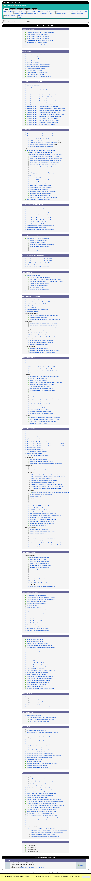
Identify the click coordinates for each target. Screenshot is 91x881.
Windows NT (37, 13)
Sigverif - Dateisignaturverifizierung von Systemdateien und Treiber (42, 815)
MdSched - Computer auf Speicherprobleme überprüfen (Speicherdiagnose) (44, 799)
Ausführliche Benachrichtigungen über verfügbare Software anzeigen (42, 732)
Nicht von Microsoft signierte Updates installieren (40, 747)
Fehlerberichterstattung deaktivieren (35, 305)
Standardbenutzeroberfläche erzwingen (38, 423)
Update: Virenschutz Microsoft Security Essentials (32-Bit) (40, 258)
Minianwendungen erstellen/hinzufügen (35, 704)
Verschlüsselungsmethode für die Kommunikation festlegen (43, 191)
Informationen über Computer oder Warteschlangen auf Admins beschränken (49, 830)
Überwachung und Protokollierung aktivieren (39, 455)
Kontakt (20, 9)
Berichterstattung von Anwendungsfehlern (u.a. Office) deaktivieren (42, 301)
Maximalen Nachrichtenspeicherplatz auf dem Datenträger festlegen (47, 832)
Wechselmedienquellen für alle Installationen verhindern (42, 390)
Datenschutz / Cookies (41, 872)
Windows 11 (13, 15)
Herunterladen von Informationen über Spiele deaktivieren (43, 467)
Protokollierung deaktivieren (33, 311)
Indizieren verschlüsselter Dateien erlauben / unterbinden (39, 655)
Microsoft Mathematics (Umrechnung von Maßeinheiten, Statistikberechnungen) (45, 801)
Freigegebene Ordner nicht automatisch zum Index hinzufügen (41, 647)
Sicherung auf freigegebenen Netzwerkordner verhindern (42, 244)
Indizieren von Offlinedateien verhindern (36, 660)
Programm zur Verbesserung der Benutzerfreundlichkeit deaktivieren (42, 437)
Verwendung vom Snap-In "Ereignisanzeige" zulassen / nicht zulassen (42, 102)
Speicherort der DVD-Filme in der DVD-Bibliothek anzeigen (43, 519)
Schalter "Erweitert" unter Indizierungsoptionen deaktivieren (40, 678)
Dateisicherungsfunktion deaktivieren (38, 242)
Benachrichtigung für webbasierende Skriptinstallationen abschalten (45, 399)
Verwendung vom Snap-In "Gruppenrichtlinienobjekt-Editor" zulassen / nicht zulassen (46, 108)
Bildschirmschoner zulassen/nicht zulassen (36, 603)
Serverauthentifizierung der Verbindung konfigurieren (41, 144)
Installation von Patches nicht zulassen (38, 380)
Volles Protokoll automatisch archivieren (36, 74)
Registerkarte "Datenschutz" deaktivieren (36, 618)
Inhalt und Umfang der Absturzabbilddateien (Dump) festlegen (43, 323)
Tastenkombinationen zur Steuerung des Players (37, 626)
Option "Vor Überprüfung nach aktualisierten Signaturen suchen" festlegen (46, 281)
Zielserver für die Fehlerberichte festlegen (39, 344)
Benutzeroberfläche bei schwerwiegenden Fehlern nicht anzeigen (41, 299)
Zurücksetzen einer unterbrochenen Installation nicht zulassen (43, 392)
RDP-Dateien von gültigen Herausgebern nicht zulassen (42, 140)
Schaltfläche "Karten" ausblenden (37, 575)
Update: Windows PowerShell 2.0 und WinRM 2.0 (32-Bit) (42, 537)
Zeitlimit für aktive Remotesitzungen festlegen (40, 195)
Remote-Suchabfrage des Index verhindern (36, 674)
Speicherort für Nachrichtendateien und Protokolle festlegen (45, 836)
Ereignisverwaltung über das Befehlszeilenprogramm (38, 66)
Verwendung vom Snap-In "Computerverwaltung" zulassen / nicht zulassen (43, 91)
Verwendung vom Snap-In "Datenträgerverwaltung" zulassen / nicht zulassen (44, 93)
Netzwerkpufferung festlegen (33, 615)
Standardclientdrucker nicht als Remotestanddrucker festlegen (44, 173)
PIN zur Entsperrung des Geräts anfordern (39, 721)
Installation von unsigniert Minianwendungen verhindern (42, 699)
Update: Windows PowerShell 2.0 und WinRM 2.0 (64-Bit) (42, 538)
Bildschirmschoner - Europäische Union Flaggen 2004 (39, 787)
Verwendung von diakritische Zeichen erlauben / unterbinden (40, 688)
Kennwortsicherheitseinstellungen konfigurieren (43, 482)
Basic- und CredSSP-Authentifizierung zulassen (37, 208)
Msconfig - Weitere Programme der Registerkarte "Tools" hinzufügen (45, 807)
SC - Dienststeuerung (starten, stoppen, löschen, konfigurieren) (41, 813)
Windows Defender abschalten (33, 275)
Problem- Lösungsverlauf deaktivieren (38, 317)
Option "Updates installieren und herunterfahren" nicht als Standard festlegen (44, 755)
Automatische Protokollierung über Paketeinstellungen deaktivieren (44, 398)
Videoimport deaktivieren (32, 439)
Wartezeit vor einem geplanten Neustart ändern (37, 767)
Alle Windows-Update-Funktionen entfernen (36, 730)
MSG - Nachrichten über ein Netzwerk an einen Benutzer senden (41, 809)
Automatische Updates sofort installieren (36, 734)
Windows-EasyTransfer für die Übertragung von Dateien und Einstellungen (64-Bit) (45, 445)
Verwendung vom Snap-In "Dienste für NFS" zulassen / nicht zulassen (42, 98)
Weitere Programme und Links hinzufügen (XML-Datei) (42, 523)
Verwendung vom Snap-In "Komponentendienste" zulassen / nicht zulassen (43, 112)
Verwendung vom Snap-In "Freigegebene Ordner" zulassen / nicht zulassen (44, 104)
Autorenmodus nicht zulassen (33, 85)
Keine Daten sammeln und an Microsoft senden (40, 565)
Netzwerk (31, 867)
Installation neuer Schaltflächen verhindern (39, 563)
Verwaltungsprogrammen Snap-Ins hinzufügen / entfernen (40, 87)
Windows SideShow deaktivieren (34, 715)
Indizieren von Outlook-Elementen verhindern (37, 666)
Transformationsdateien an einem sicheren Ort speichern (42, 384)
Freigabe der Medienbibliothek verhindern (36, 611)
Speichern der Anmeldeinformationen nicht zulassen (41, 146)
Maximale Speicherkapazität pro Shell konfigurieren (38, 223)
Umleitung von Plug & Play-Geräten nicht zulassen (41, 187)
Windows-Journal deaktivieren (36, 502)
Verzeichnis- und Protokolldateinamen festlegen (37, 72)
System (26, 867)
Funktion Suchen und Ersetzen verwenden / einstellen (42, 781)
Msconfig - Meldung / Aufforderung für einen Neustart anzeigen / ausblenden (47, 805)
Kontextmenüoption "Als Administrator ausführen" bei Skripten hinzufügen (46, 542)
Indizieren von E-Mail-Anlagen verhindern (36, 656)
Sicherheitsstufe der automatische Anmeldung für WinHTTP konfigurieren (46, 382)
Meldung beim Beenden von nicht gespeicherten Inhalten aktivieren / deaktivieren (50, 492)
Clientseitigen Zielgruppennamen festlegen (39, 745)
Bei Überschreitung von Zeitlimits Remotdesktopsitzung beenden (44, 156)
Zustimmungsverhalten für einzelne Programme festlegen (42, 352)
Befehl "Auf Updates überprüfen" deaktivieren (37, 601)
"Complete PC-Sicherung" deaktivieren (38, 240)
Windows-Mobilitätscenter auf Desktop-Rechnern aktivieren (43, 531)
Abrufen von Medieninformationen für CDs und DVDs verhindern (41, 597)
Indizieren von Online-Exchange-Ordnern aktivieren (38, 664)
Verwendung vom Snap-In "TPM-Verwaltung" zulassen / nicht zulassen (42, 118)
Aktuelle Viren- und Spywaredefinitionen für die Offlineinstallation (41, 262)
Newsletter (59, 872)
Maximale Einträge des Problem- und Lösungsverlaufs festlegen (44, 315)
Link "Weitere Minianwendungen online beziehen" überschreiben (44, 701)
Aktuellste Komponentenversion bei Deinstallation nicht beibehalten (44, 417)
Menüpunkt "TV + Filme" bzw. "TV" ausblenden (40, 517)
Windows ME (37, 11)
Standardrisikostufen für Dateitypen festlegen (37, 42)
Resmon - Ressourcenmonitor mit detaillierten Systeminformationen (42, 811)
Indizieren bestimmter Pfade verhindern (35, 653)
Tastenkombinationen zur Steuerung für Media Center (42, 521)
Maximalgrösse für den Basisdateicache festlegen (41, 403)
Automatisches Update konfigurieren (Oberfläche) (38, 740)
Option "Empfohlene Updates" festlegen (38, 738)
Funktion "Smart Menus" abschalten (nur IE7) (40, 561)
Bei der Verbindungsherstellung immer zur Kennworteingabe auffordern (46, 158)
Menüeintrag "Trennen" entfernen (37, 168)
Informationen (65, 878)
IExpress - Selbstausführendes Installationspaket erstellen (40, 795)
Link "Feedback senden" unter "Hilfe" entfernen (40, 571)
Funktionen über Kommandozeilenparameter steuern (39, 264)
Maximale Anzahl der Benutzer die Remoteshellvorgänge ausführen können (44, 215)
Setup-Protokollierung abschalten (34, 70)
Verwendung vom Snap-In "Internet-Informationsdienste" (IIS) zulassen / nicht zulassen (46, 110)
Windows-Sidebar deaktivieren (33, 697)
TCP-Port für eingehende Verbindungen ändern (40, 175)
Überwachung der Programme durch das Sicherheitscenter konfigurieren (46, 463)
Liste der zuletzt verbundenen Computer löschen (40, 138)
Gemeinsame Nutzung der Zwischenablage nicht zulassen (43, 164)
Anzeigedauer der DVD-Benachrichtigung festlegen (40, 505)
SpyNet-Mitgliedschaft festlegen (37, 287)
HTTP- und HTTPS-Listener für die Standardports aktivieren (40, 210)
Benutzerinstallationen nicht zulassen (38, 401)
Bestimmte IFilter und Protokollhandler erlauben (37, 643)
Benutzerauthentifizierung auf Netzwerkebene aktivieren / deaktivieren (45, 160)
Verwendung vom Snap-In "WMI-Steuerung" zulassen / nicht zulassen (42, 122)
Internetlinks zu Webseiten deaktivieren (38, 451)
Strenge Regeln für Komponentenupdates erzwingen (41, 388)
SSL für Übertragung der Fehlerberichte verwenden (41, 342)
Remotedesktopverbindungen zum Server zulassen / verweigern (41, 150)
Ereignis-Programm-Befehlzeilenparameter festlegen (38, 58)
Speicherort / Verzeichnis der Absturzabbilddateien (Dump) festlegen (45, 327)
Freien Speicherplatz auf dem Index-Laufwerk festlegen (39, 645)
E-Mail (81, 865)
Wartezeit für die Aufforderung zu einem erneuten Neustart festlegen (42, 763)
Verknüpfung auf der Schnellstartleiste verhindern (38, 630)
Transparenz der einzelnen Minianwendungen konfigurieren (40, 706)
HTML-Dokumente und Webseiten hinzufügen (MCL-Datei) (43, 513)
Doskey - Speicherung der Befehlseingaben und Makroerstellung (41, 793)
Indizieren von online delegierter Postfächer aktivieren (39, 662)
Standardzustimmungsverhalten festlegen (39, 348)
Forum (13, 9)
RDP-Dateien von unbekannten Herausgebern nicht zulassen (43, 142)
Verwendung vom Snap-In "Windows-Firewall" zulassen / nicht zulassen (43, 120)
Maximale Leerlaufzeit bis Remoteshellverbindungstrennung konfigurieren (43, 221)
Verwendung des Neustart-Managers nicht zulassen (41, 413)
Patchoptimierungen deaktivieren (37, 405)
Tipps (6, 9)
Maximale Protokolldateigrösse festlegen (36, 68)
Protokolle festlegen (31, 616)
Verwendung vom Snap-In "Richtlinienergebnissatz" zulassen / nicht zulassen (44, 116)
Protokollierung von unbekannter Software (39, 285)
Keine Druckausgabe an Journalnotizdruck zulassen (41, 494)
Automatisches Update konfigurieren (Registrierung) (38, 736)
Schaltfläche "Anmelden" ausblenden (38, 573)
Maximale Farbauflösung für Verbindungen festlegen (41, 166)
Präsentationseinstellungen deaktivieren (36, 435)
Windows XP (50, 13)
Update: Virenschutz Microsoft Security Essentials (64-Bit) (40, 260)
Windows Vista (66, 11)
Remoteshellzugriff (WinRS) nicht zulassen (36, 227)
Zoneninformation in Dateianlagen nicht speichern (38, 46)
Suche (34, 9)
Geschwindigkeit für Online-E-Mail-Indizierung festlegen (39, 649)
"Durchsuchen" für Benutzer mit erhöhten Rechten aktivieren (43, 366)
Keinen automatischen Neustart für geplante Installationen (40, 751)
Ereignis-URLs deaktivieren (33, 62)
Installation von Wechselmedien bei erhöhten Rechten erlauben (44, 370)
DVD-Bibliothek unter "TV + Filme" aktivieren (39, 509)
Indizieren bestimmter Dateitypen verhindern (37, 651)
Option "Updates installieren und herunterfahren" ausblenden (40, 753)
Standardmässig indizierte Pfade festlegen (36, 684)
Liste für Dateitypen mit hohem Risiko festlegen (37, 34)
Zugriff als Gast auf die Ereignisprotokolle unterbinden (39, 76)
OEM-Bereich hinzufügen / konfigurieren (39, 529)
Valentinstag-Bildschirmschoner (34, 823)
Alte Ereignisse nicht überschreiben (34, 54)
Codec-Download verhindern (33, 605)
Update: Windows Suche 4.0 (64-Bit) (35, 641)
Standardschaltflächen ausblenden (37, 576)
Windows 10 (80, 13)
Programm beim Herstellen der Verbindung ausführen (42, 172)
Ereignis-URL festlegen (32, 60)
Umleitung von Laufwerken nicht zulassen (39, 183)
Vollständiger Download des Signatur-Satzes (39, 289)
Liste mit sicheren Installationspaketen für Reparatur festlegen (43, 421)
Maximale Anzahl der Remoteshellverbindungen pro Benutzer (40, 219)
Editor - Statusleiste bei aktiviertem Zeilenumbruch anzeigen (43, 783)
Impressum (27, 872)
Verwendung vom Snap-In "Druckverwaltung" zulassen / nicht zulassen (42, 100)
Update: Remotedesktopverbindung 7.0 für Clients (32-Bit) (40, 133)
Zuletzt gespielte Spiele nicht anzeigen (38, 469)
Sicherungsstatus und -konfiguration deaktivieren (38, 238)
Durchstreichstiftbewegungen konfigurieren (42, 478)
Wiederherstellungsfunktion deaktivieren (38, 250)
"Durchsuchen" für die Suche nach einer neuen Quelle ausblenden (44, 376)
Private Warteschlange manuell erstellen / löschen (43, 834)
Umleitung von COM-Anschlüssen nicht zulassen (40, 179)
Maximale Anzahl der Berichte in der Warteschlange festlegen (43, 332)
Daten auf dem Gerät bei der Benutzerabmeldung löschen (43, 717)
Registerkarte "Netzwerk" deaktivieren (35, 620)
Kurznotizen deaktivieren (35, 496)
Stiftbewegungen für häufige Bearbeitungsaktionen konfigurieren (46, 488)
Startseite (11, 11)
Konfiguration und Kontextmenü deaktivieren (39, 567)
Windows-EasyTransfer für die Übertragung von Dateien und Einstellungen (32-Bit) (45, 443)
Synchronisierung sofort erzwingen (34, 759)
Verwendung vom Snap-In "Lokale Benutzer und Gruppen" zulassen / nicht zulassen (45, 114)
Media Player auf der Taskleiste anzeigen (36, 613)
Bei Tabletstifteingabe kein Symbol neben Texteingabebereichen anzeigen (48, 476)
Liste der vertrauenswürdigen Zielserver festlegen (38, 213)
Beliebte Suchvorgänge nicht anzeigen (38, 559)
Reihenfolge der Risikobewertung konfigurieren (37, 44)
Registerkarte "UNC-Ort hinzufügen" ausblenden (37, 672)
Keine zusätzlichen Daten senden (34, 307)
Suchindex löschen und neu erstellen (35, 686)
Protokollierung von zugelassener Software (39, 283)
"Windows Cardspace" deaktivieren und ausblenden (38, 441)
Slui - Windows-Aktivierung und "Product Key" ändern (39, 819)
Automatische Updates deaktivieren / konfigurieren (40, 507)
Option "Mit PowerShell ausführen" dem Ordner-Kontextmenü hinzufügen (46, 544)
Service (27, 9)
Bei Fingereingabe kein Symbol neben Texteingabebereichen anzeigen (48, 474)
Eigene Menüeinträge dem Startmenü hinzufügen (41, 511)
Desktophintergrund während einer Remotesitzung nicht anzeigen (44, 162)
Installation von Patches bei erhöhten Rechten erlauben (42, 368)
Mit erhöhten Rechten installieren (37, 372)
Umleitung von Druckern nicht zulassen (38, 181)
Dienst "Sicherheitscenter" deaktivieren (38, 459)
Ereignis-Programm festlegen (33, 56)
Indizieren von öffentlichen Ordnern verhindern (37, 658)
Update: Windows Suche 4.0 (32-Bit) (35, 639)
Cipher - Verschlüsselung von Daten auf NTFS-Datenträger (40, 789)
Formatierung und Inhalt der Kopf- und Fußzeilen (41, 780)
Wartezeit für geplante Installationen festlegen (37, 765)
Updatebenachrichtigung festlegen (34, 761)
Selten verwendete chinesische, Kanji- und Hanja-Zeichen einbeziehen (48, 486)
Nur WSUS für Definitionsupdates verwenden (40, 277)
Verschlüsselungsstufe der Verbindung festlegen (40, 193)
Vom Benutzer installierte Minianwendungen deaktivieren (42, 702)
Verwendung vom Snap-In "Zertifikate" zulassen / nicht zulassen (41, 124)
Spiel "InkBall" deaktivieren (35, 500)
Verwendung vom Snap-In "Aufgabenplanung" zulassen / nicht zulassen (43, 89)
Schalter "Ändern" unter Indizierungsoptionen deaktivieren (40, 676)
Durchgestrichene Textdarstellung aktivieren (39, 778)
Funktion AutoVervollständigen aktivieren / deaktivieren (44, 480)
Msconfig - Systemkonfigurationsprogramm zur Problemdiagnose (41, 803)
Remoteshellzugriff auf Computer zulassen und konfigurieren (40, 225)
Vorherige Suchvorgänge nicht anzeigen (38, 580)
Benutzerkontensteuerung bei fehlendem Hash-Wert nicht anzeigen (45, 419)
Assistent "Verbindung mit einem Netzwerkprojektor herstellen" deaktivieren (43, 432)
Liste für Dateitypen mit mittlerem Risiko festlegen (38, 36)
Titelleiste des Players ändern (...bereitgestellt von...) (38, 628)
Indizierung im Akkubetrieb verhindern (35, 668)
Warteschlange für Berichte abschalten (38, 334)
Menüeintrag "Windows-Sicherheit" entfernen (40, 170)
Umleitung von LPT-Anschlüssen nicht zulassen (40, 185)
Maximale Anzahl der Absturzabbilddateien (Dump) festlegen (43, 325)
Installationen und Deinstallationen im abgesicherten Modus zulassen (42, 361)
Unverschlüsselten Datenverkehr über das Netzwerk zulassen (40, 229)
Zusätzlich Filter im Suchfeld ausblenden (39, 582)
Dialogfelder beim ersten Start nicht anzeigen (37, 609)
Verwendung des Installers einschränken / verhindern (39, 363)
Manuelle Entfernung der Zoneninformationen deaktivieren (40, 40)
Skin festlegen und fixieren (33, 624)
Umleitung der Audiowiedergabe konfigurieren (40, 177)
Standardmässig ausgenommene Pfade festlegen (38, 682)
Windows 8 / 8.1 (83, 11)
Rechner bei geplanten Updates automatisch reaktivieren (39, 757)
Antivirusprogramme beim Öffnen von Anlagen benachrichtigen (41, 32)
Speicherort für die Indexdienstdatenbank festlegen (38, 680)
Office (21, 15)
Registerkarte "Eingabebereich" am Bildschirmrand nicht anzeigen (47, 484)
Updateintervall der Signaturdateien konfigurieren (38, 266)
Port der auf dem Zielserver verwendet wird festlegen (41, 340)
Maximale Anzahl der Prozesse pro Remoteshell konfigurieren (40, 217)
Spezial (23, 17)
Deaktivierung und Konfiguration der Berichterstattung (39, 303)
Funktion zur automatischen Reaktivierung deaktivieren (42, 719)
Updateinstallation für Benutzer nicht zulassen (40, 386)
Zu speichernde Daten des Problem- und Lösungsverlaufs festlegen (45, 319)
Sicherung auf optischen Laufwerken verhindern (40, 248)
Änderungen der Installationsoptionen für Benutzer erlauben (43, 396)
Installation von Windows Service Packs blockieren (38, 741)
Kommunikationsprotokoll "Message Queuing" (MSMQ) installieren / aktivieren (47, 828)
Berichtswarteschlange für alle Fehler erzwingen (40, 330)
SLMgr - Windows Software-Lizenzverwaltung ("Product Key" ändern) (42, 817)
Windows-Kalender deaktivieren (34, 447)
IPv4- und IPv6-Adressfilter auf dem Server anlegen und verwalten (41, 212)
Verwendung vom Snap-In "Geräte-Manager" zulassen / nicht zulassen (42, 106)
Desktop (22, 867)
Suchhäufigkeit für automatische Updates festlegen (41, 749)
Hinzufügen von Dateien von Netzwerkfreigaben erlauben (42, 586)
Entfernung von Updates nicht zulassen (38, 378)
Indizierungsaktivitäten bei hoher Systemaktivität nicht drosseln (41, 670)
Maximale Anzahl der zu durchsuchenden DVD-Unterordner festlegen (45, 515)
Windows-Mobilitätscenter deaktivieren (38, 533)
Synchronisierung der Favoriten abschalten (39, 578)
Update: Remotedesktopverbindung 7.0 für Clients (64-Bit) (40, 135)
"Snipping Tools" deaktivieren (36, 498)
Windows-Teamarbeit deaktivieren (34, 453)
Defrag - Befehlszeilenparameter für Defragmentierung (39, 791)
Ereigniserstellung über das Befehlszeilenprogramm (38, 64)
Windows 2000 (51, 11)
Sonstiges (41, 867)
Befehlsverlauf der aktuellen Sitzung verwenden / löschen (42, 540)
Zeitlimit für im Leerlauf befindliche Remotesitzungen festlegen (44, 197)
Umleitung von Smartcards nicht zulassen (39, 189)
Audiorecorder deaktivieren (33, 434)
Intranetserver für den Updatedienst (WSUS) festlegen (39, 743)
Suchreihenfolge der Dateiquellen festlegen (39, 409)
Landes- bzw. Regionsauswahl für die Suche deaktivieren (42, 569)
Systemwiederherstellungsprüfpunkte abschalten (40, 411)
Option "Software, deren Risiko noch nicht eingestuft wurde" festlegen (45, 279)
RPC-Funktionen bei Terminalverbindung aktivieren (38, 199)
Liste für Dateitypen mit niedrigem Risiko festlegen (38, 38)
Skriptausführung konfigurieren (36, 546)
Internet (36, 867)
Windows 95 (23, 11)
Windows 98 (23, 13)
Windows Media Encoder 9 (33, 824)
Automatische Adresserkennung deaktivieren (39, 557)
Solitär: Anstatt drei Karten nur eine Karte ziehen (37, 821)
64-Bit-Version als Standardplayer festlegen (36, 595)
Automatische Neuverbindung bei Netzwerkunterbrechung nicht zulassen (45, 154)
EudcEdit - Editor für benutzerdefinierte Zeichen (37, 797)
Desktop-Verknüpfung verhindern (34, 607)
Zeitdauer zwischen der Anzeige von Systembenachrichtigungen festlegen (46, 336)
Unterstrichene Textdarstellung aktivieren (39, 785)
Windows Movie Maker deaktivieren (35, 449)
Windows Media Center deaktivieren (38, 525)
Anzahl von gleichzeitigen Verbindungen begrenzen (40, 152)
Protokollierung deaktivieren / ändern (38, 407)
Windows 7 (64, 13)
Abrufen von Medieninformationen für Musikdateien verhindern (41, 599)
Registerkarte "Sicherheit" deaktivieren (35, 622)
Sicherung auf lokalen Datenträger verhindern (40, 246)
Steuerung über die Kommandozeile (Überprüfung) (38, 291)
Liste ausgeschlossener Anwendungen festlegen (37, 309)
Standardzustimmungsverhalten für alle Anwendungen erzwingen (44, 350)
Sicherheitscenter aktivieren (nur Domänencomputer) (41, 461)
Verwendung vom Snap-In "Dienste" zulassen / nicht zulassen (40, 96)
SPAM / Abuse (52, 872)
